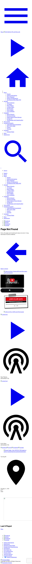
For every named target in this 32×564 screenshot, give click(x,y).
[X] (6, 222)
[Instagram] (7, 224)
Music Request (10, 97)
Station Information (12, 95)
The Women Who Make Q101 (14, 99)
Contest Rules (10, 131)
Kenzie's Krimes (11, 115)
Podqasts (6, 113)
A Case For (9, 118)
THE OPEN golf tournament (14, 124)
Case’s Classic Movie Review (14, 117)
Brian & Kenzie (10, 102)
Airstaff (6, 101)
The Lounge (7, 121)
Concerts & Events (8, 123)
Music (5, 92)
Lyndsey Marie (10, 107)
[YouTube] (6, 225)
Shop (5, 133)
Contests (6, 130)
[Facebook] (7, 221)
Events (9, 127)
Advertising (7, 134)
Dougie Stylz (10, 108)
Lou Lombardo (10, 111)
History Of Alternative (12, 98)
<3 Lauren (9, 104)
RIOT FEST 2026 (11, 126)
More (2, 529)
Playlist (9, 94)
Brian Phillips (10, 105)
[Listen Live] (16, 330)
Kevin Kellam (10, 110)
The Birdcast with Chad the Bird (15, 120)
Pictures (9, 129)
